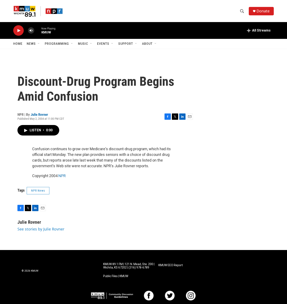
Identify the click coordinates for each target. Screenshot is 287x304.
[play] (18, 30)
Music (83, 43)
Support (125, 43)
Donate (263, 11)
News (31, 43)
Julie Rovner (39, 114)
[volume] (31, 30)
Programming (57, 43)
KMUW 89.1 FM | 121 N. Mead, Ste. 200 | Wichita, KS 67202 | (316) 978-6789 (128, 266)
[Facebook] (149, 295)
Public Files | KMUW (115, 276)
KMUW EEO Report (170, 265)
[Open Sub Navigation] (39, 43)
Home (17, 43)
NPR (62, 176)
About (147, 43)
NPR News (38, 190)
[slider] (37, 30)
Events (103, 43)
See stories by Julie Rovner (40, 229)
